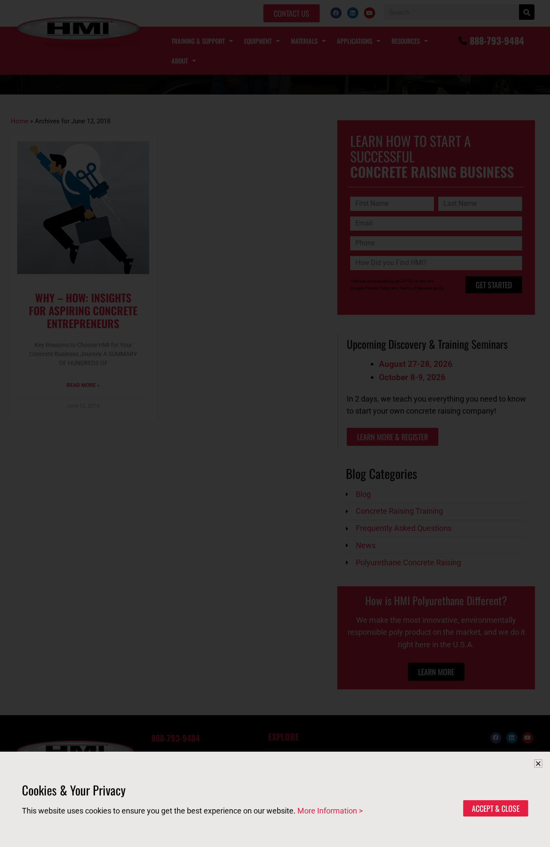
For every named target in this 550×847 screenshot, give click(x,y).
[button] (538, 763)
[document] (275, 423)
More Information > (330, 810)
